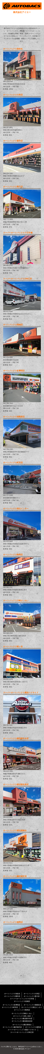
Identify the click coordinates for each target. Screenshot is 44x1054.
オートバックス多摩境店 (11, 1005)
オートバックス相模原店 (32, 1005)
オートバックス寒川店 (32, 996)
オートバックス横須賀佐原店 (22, 1021)
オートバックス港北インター (31, 1007)
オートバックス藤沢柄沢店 (12, 1027)
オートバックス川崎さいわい (22, 1013)
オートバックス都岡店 (33, 1027)
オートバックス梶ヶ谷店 (22, 1016)
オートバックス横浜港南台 (22, 1025)
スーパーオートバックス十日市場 (22, 999)
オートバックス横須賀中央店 (22, 1018)
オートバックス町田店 (10, 1007)
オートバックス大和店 (32, 994)
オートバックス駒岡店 (22, 1010)
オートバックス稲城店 (22, 1001)
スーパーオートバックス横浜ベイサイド (22, 1030)
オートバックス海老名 (12, 994)
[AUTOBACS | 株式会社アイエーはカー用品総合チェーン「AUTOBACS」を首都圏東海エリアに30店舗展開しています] (22, 5)
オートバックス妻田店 (12, 996)
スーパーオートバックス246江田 (22, 1032)
